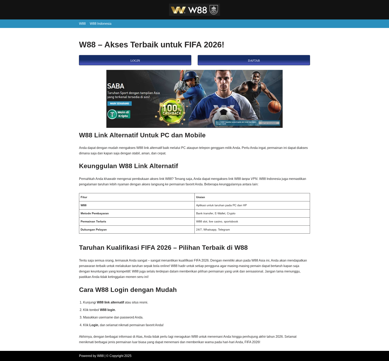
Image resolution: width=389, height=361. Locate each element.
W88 (82, 23)
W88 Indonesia (100, 23)
